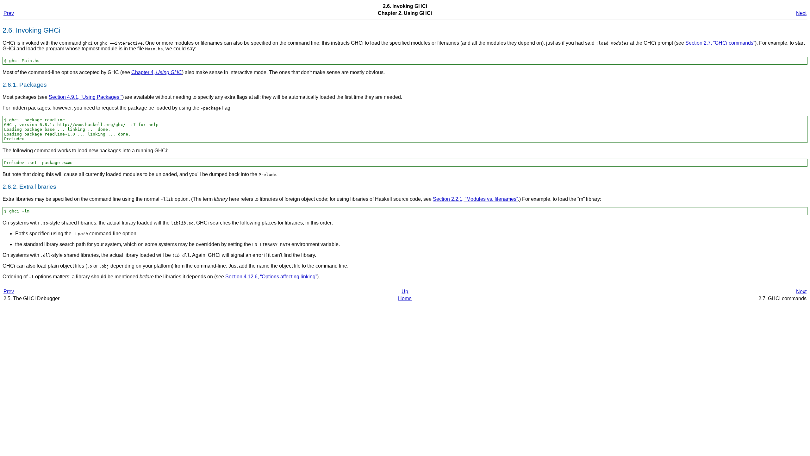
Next (801, 13)
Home (405, 298)
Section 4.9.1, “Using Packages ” (85, 97)
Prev (8, 13)
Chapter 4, (156, 72)
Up (405, 291)
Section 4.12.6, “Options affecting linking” (271, 276)
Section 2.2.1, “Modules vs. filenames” (475, 199)
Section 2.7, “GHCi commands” (720, 43)
